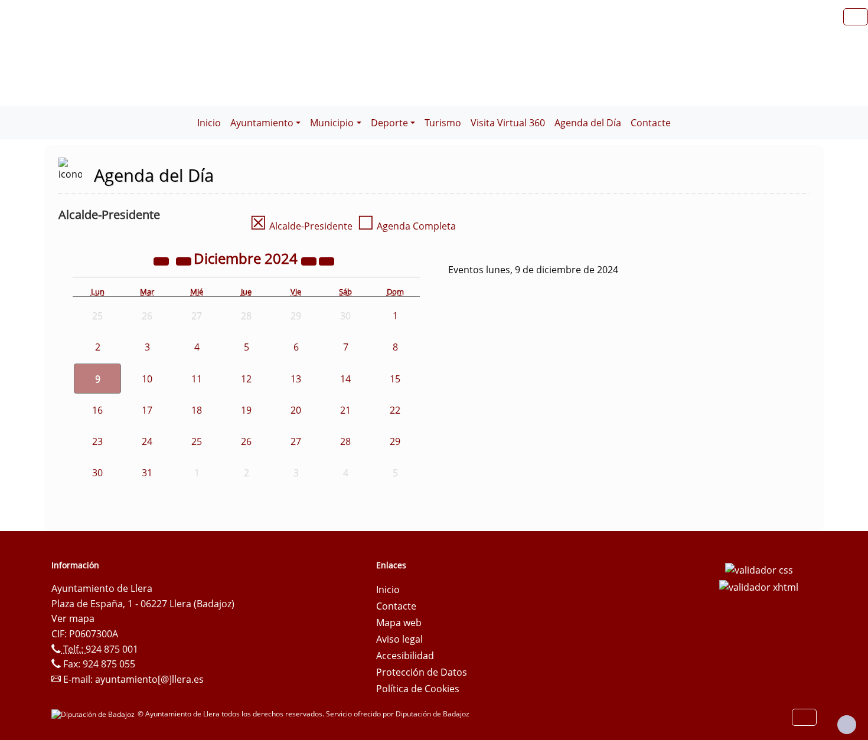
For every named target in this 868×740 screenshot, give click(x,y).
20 (296, 410)
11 (196, 378)
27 (296, 441)
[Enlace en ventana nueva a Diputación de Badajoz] (94, 714)
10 (147, 378)
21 (345, 410)
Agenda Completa (406, 226)
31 (147, 472)
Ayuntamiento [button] (261, 122)
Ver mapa (72, 618)
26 (246, 441)
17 (147, 410)
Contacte (651, 122)
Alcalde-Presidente (301, 226)
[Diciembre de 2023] (162, 260)
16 (97, 410)
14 (345, 378)
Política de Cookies (417, 688)
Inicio (209, 122)
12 (246, 378)
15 (395, 378)
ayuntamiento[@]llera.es (149, 679)
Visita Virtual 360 (508, 122)
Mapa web (399, 622)
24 (147, 441)
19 (246, 410)
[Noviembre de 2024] (185, 260)
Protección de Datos (421, 672)
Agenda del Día (587, 122)
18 (196, 410)
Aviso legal (399, 639)
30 (97, 472)
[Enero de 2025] (326, 260)
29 (395, 441)
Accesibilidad (405, 655)
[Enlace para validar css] (759, 568)
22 (395, 410)
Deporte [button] (389, 122)
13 (296, 378)
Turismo (443, 122)
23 (97, 441)
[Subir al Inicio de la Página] (846, 724)
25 (196, 441)
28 (345, 441)
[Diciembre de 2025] (310, 260)
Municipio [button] (332, 122)
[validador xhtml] (758, 586)
